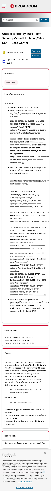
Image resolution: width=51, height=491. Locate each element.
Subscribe (36, 55)
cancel (37, 19)
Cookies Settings (24, 487)
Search (44, 20)
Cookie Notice (25, 481)
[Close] (45, 453)
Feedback (36, 51)
